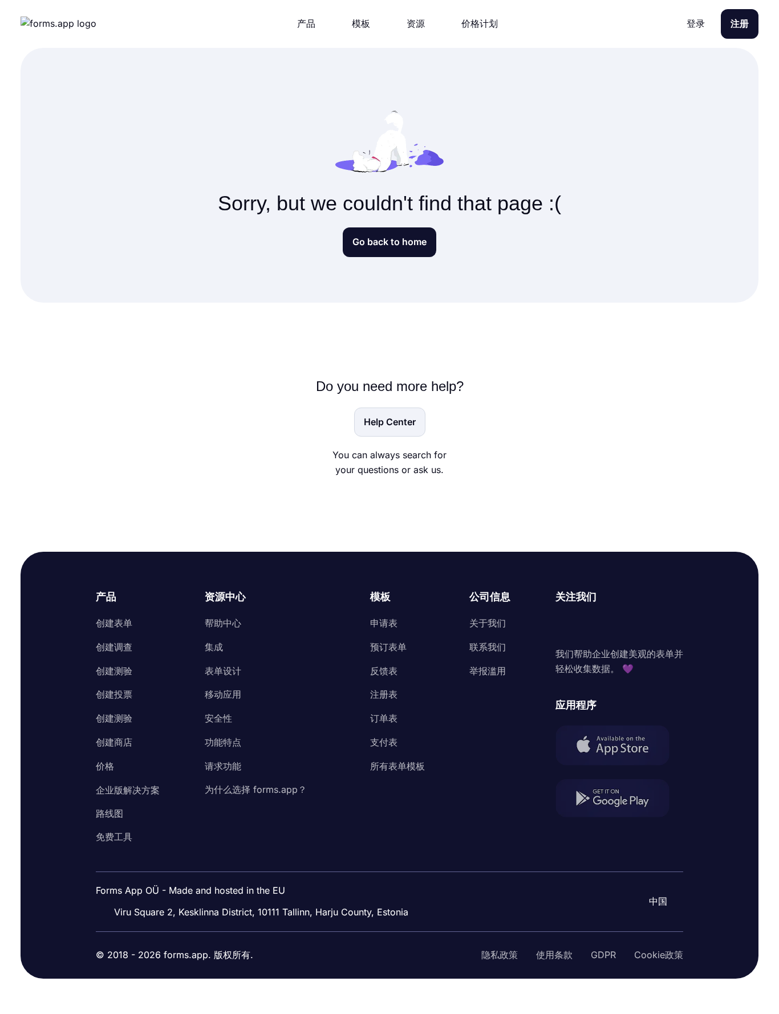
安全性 (218, 718)
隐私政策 (499, 954)
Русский (653, 870)
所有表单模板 (397, 766)
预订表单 (388, 647)
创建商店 (114, 742)
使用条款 (554, 954)
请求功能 (223, 766)
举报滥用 (487, 671)
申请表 (383, 623)
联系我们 (487, 647)
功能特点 (223, 742)
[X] (615, 626)
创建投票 (114, 694)
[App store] (619, 747)
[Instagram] (590, 626)
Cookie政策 (658, 954)
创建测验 (114, 671)
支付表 (383, 742)
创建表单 (114, 623)
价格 (105, 766)
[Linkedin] (564, 626)
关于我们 (487, 623)
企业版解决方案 (128, 790)
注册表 (383, 694)
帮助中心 (223, 623)
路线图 (109, 813)
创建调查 (114, 647)
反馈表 (383, 671)
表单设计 (223, 671)
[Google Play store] (619, 800)
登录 (696, 23)
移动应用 (223, 694)
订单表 (383, 718)
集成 (214, 647)
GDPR (603, 954)
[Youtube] (640, 626)
